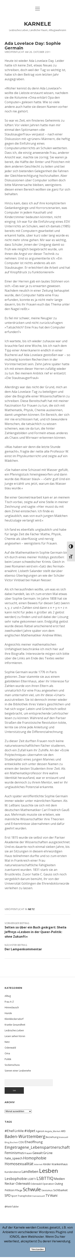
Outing (59, 1183)
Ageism (40, 1131)
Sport (14, 1196)
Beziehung (52, 1137)
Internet (38, 1164)
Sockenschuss (12, 1065)
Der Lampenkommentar (23, 949)
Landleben (30, 1171)
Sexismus (47, 1190)
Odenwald (10, 1047)
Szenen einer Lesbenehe (18, 1070)
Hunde (8, 1013)
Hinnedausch (12, 1007)
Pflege (18, 1190)
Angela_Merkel (52, 1131)
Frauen (28, 1153)
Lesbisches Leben (14, 1030)
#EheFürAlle (14, 1131)
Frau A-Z (9, 1001)
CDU (21, 1142)
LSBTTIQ (45, 1178)
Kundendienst (13, 1172)
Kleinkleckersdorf (14, 1019)
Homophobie (34, 1158)
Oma (7, 1053)
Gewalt (37, 1153)
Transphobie (25, 1196)
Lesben (48, 1171)
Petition (9, 1190)
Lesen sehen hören (15, 1036)
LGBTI (32, 1179)
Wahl (54, 1195)
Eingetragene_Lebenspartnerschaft (37, 1147)
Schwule (32, 1189)
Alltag (8, 996)
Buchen (14, 1142)
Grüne (47, 1153)
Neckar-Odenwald (17, 1183)
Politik (8, 1059)
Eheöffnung (34, 1142)
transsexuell (38, 1195)
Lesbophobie (16, 1178)
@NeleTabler (12, 1206)
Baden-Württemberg (25, 1136)
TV (47, 1195)
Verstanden (37, 1249)
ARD (63, 1131)
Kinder (47, 1164)
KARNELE (37, 23)
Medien (59, 1179)
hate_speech (13, 1158)
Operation (48, 1183)
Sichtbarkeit (60, 1190)
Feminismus (14, 1152)
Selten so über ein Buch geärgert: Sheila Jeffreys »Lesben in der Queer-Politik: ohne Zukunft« (35, 932)
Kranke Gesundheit (15, 1024)
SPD (8, 1195)
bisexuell (63, 1137)
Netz (31, 909)
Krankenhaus (60, 1164)
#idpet (29, 1130)
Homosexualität (19, 1163)
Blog (7, 1142)
